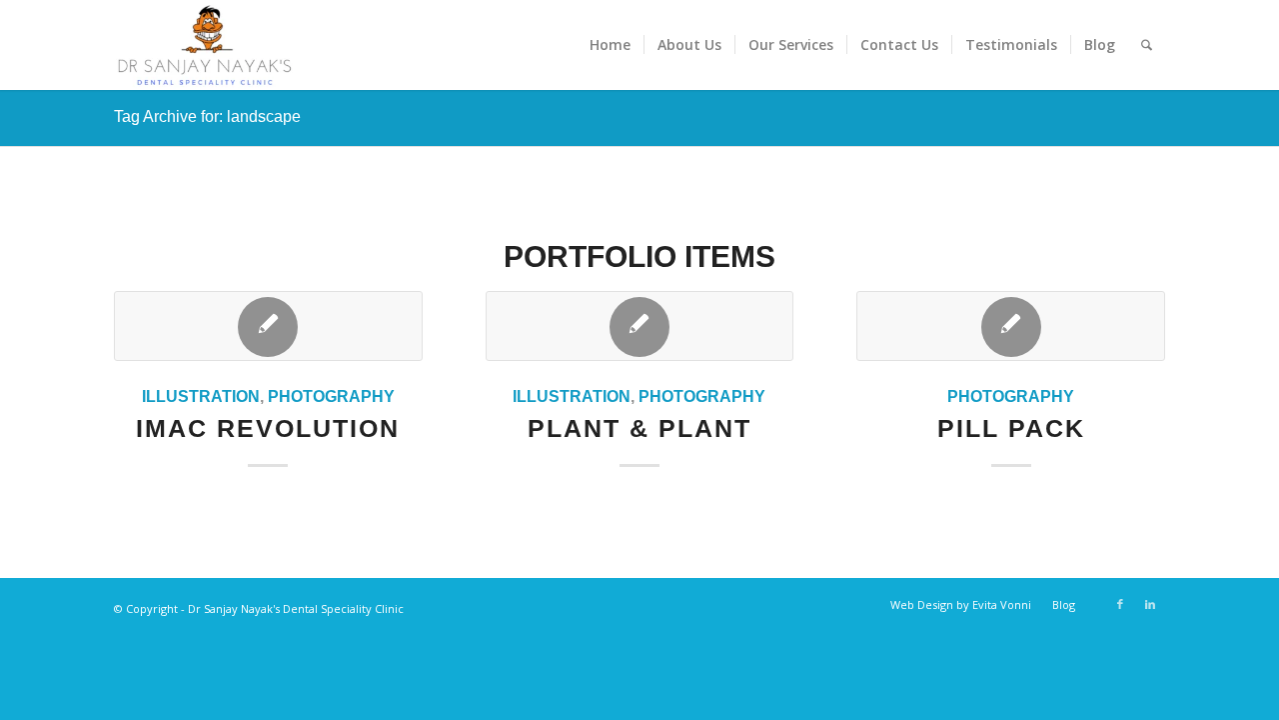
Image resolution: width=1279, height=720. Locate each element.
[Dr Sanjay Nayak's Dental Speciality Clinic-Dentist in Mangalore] (204, 45)
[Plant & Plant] (640, 326)
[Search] (1146, 45)
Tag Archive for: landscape (207, 116)
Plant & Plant (639, 428)
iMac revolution (268, 428)
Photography (331, 396)
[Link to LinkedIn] (1150, 604)
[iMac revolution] (268, 326)
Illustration (201, 396)
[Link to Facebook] (1120, 604)
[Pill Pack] (1010, 326)
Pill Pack (1011, 428)
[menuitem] (610, 45)
